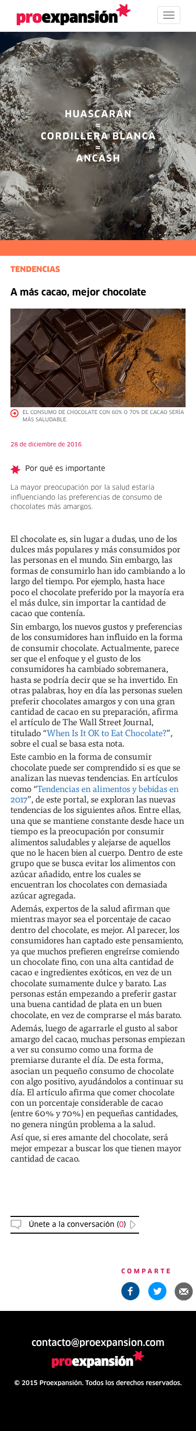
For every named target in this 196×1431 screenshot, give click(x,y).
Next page (98, 1074)
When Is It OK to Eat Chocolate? (107, 733)
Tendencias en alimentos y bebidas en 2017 (94, 794)
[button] (184, 1291)
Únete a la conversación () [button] (77, 1224)
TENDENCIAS (35, 270)
